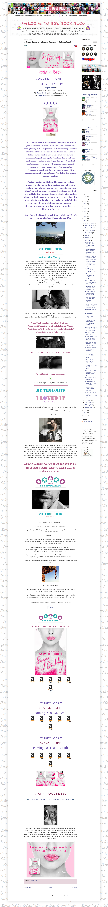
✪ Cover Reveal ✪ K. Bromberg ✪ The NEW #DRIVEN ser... (90, 373)
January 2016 (89, 407)
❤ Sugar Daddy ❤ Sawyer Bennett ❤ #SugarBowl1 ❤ (90, 293)
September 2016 (89, 230)
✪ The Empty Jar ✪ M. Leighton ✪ (91, 378)
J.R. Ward (87, 139)
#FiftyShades (47, 15)
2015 (85, 410)
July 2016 (88, 235)
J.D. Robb (88, 152)
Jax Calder (88, 100)
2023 (85, 204)
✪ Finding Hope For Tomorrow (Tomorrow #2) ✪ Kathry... (91, 383)
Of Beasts (88, 105)
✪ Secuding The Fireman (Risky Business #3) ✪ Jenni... (89, 355)
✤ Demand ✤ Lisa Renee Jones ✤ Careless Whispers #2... (90, 251)
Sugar (39, 93)
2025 (85, 199)
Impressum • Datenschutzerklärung (78, 15)
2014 (85, 413)
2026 (85, 196)
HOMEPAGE (45, 800)
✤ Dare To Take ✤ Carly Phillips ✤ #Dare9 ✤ (90, 388)
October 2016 (89, 228)
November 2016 (89, 225)
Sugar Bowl (50, 87)
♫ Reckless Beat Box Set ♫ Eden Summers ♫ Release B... (91, 264)
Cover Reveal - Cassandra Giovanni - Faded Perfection (91, 270)
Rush (44, 93)
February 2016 (89, 405)
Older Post (74, 887)
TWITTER (68, 800)
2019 (85, 213)
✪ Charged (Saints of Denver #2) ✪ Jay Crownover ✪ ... (90, 343)
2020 (85, 211)
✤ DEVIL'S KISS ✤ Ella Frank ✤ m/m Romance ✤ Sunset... (90, 299)
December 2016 (89, 223)
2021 (85, 209)
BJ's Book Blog (87, 421)
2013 (85, 415)
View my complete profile (88, 424)
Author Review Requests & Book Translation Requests (28, 15)
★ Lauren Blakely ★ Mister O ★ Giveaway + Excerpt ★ (91, 395)
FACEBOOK (33, 800)
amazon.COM (64, 15)
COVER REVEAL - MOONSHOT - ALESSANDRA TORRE (90, 323)
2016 (85, 221)
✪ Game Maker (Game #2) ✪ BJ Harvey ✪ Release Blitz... (91, 282)
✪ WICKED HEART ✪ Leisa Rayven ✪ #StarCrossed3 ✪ (91, 329)
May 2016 (88, 240)
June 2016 (88, 237)
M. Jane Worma (88, 106)
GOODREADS (57, 800)
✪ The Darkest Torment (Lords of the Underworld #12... (90, 244)
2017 (85, 218)
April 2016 (88, 400)
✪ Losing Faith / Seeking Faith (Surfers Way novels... (89, 316)
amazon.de (55, 15)
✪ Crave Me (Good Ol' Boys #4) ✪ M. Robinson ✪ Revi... (91, 361)
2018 (85, 216)
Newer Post (27, 887)
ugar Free (43, 95)
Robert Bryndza (88, 114)
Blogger (67, 895)
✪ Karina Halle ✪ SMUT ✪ (89, 333)
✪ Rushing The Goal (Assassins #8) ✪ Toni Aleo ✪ (90, 349)
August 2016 (88, 233)
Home (10, 15)
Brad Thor (88, 132)
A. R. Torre (88, 159)
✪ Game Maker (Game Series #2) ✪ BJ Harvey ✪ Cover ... (91, 338)
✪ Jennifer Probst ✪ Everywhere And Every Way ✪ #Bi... (90, 257)
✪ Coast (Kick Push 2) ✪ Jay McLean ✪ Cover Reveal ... (91, 305)
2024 (85, 201)
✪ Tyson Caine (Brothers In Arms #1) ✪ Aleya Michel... (90, 276)
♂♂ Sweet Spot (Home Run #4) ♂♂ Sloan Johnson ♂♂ (91, 367)
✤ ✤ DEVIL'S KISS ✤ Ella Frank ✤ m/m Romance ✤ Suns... (91, 288)
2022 (85, 206)
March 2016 (88, 402)
